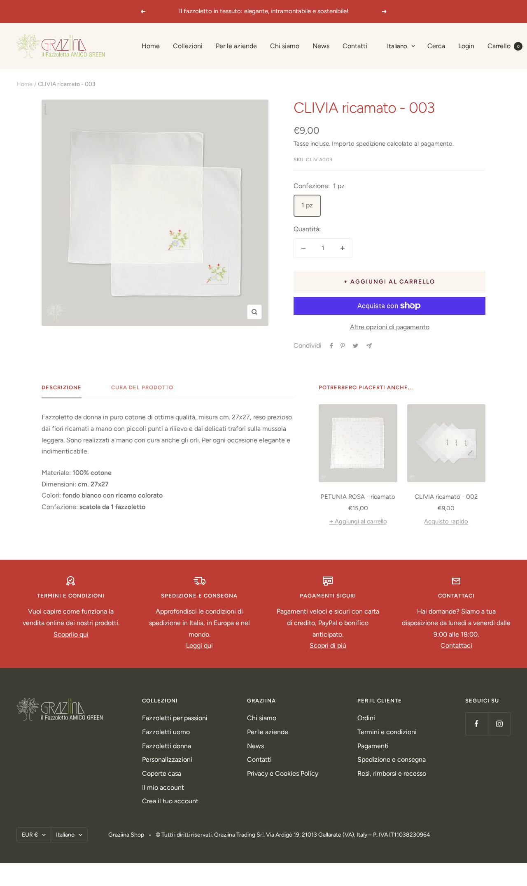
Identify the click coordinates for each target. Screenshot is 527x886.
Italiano (397, 46)
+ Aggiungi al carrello (358, 521)
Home (151, 46)
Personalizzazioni (167, 759)
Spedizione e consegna (391, 759)
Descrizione (62, 387)
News (320, 46)
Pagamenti (373, 746)
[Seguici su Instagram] (499, 723)
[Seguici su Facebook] (476, 723)
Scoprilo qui (71, 634)
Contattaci (456, 645)
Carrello (503, 46)
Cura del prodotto (142, 387)
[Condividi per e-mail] (369, 346)
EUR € (30, 834)
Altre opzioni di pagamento (389, 327)
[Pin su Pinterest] (342, 346)
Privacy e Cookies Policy (282, 773)
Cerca (436, 46)
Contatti (355, 46)
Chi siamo (284, 46)
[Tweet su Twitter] (355, 346)
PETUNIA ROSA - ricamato (358, 496)
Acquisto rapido (446, 521)
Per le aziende (236, 46)
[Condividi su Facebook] (331, 346)
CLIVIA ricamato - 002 (446, 496)
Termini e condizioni (387, 732)
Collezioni (188, 46)
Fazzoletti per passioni (175, 718)
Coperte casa (161, 773)
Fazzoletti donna (166, 746)
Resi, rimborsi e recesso (391, 773)
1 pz (307, 205)
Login (466, 46)
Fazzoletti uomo (166, 732)
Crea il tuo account (170, 801)
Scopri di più (328, 645)
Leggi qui (199, 645)
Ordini (366, 718)
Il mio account (163, 787)
